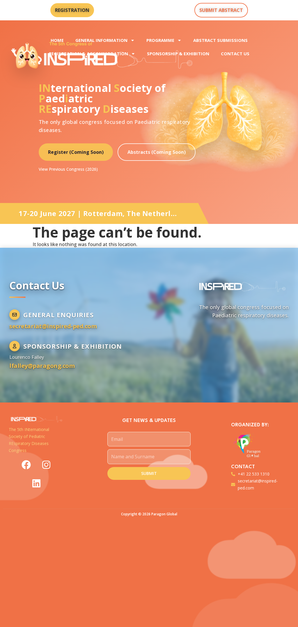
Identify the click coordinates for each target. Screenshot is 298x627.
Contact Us (235, 53)
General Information (101, 40)
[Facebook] (26, 464)
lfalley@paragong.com (41, 366)
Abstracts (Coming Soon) (156, 152)
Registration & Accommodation (88, 53)
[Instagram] (46, 464)
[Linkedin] (36, 483)
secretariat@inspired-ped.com (53, 326)
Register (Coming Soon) (76, 152)
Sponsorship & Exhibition (178, 53)
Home (57, 40)
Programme (160, 40)
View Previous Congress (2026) (68, 169)
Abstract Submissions (220, 40)
